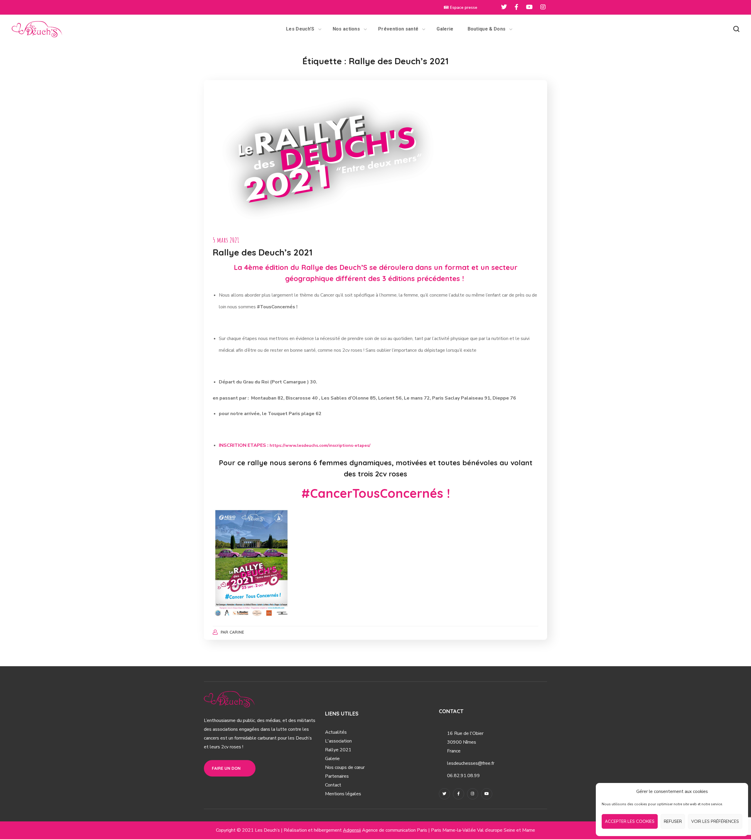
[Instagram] (472, 793)
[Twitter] (444, 793)
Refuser (673, 821)
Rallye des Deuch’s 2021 (262, 252)
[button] (736, 29)
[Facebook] (458, 793)
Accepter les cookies (629, 821)
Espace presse (463, 7)
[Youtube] (486, 793)
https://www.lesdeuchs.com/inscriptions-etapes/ (320, 445)
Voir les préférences (715, 821)
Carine (236, 632)
